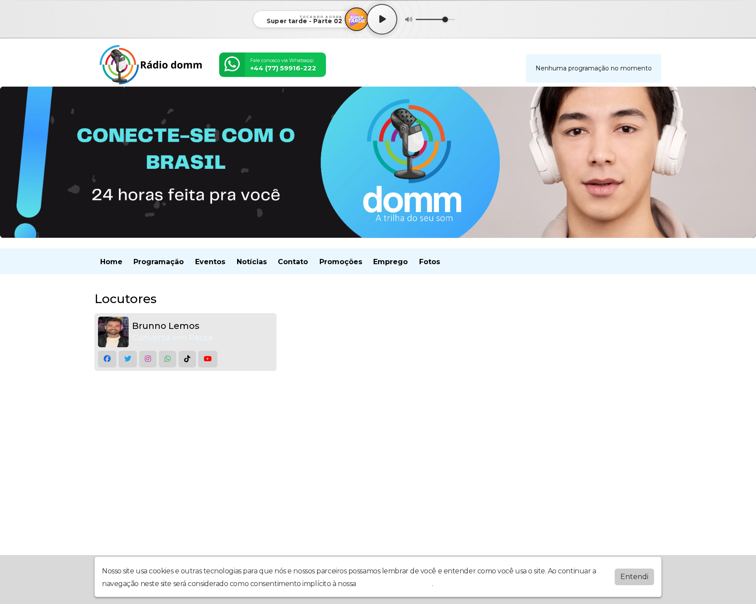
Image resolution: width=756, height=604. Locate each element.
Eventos (210, 262)
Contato (293, 262)
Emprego (390, 262)
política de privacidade (394, 584)
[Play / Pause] (382, 19)
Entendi (634, 577)
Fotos (429, 262)
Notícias (252, 262)
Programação (158, 262)
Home (111, 262)
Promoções (340, 262)
